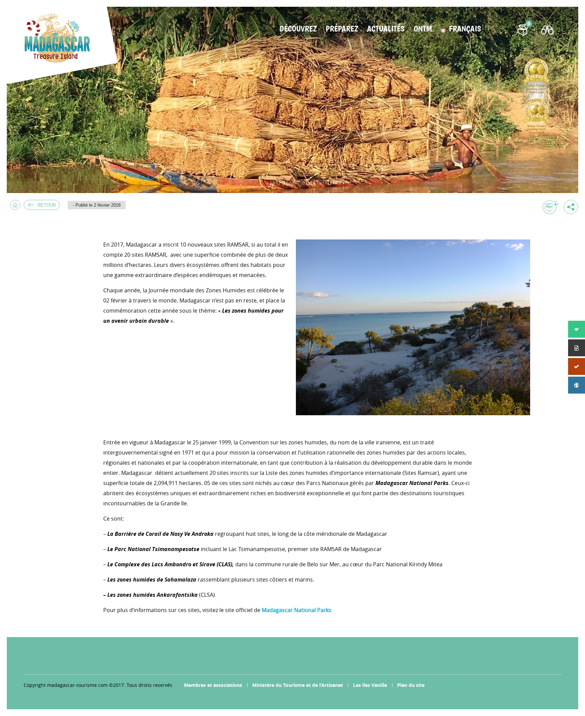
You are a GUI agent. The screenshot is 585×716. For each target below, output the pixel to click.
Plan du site (411, 685)
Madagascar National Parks (296, 610)
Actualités (386, 29)
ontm (423, 29)
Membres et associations (213, 685)
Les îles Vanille (370, 685)
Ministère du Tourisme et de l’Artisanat (297, 685)
